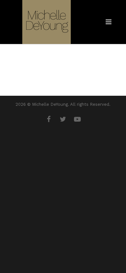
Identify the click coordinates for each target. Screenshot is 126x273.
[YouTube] (77, 119)
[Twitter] (63, 119)
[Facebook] (48, 119)
